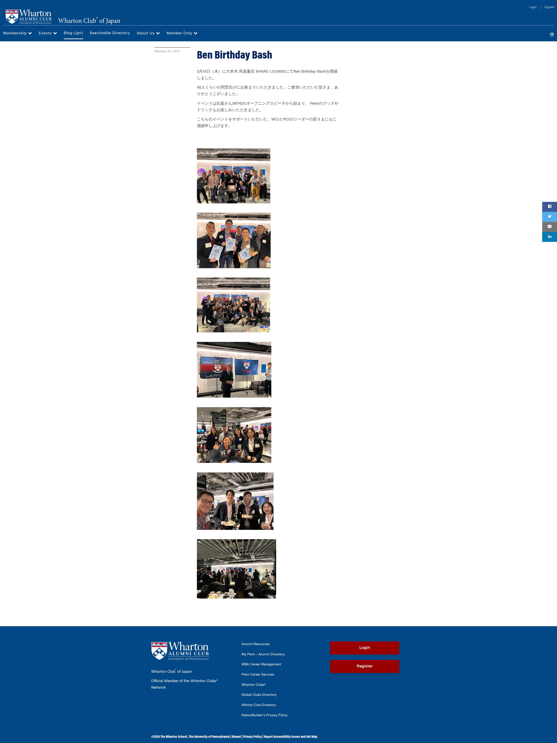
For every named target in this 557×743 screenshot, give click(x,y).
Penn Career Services (258, 674)
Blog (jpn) (73, 33)
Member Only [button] (180, 33)
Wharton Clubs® (254, 685)
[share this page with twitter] (549, 217)
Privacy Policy (252, 737)
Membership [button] (15, 33)
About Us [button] (146, 33)
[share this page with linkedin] (549, 237)
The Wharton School (173, 737)
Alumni (236, 737)
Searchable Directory (110, 33)
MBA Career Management (261, 664)
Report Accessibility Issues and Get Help (290, 737)
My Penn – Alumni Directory (263, 654)
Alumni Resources (256, 644)
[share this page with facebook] (549, 207)
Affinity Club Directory (259, 705)
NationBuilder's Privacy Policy (265, 715)
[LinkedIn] (552, 35)
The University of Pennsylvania (209, 737)
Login (533, 7)
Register (550, 7)
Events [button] (46, 33)
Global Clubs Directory (259, 695)
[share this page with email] (549, 227)
